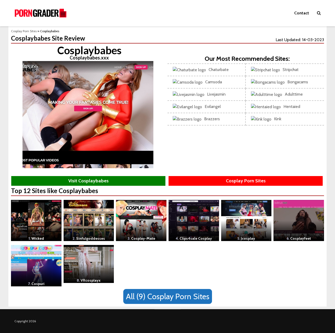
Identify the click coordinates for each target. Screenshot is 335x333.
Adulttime (294, 94)
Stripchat (291, 69)
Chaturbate (219, 69)
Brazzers (212, 118)
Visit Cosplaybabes (88, 181)
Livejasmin (216, 94)
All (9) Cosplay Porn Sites (167, 296)
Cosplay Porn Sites (24, 31)
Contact (301, 12)
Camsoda (213, 81)
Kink (277, 118)
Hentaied (291, 106)
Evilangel (213, 106)
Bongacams (297, 81)
